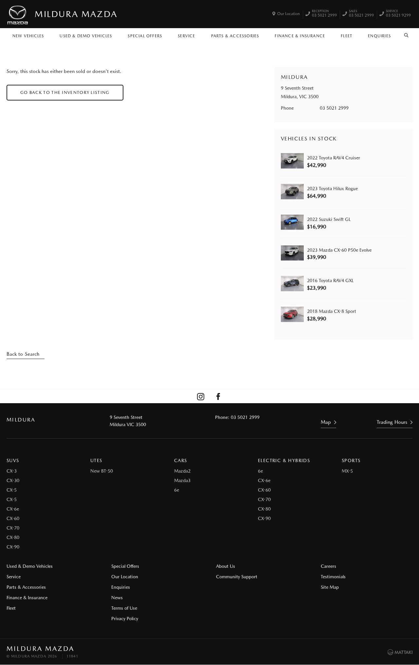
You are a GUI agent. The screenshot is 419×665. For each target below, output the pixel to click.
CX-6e (13, 509)
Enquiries (379, 36)
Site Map (330, 587)
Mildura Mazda (76, 14)
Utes (96, 460)
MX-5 (347, 471)
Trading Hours (392, 422)
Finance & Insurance (300, 36)
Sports (351, 460)
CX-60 (13, 518)
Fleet (346, 36)
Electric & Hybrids (284, 460)
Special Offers (145, 36)
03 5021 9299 (398, 14)
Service (186, 36)
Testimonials (333, 576)
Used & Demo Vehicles (86, 36)
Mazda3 (182, 480)
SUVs (13, 460)
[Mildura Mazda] (18, 14)
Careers (328, 566)
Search (406, 34)
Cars (180, 460)
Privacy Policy (124, 618)
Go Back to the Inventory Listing (65, 92)
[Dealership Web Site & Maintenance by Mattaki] (400, 652)
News (117, 597)
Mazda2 (182, 471)
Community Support (236, 576)
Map (326, 422)
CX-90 (13, 546)
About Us (225, 566)
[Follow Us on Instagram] (201, 396)
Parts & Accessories (235, 36)
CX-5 (12, 490)
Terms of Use (124, 608)
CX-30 (13, 480)
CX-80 (13, 537)
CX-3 (12, 471)
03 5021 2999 (324, 14)
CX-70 (13, 527)
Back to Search (23, 354)
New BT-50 (101, 471)
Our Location (288, 13)
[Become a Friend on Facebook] (218, 396)
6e (176, 490)
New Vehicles (28, 36)
